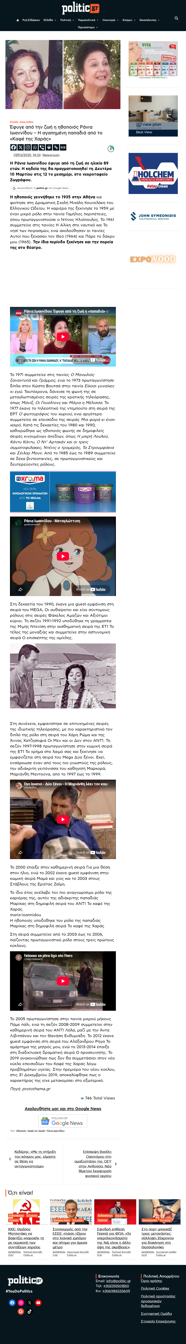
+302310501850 (116, 1286)
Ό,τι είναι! (32, 1215)
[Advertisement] (63, 278)
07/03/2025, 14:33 (27, 155)
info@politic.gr (118, 1281)
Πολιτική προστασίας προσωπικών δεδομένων (158, 1301)
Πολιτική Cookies (155, 1288)
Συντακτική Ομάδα (156, 1314)
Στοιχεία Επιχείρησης (158, 1321)
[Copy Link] (56, 147)
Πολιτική (65, 20)
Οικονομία (108, 20)
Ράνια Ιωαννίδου (55, 1131)
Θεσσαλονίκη (148, 20)
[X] (20, 147)
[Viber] (42, 147)
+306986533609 (116, 1291)
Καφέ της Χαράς (36, 1131)
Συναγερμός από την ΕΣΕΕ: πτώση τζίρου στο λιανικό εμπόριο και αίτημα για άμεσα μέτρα (70, 1238)
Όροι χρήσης (151, 1281)
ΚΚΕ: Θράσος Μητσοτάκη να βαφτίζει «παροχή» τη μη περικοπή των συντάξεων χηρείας (26, 1238)
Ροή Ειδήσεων (31, 20)
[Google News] (63, 147)
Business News (62, 1220)
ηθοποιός (21, 1131)
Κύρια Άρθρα (26, 122)
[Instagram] (28, 147)
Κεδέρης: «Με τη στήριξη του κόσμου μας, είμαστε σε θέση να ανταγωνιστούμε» (35, 1159)
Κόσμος (127, 20)
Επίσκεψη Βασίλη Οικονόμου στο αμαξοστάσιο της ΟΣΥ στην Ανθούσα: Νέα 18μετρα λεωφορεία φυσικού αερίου (92, 1164)
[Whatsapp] (35, 147)
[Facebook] (13, 147)
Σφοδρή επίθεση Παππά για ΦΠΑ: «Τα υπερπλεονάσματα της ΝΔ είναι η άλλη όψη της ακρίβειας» (114, 1238)
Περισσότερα (86, 27)
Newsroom (51, 155)
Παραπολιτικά (86, 20)
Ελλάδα (48, 20)
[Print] (49, 147)
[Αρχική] (18, 20)
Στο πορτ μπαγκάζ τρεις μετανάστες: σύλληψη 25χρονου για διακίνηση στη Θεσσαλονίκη (157, 1238)
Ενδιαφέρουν (16, 1215)
